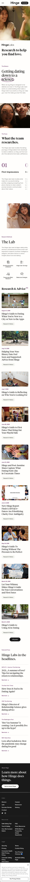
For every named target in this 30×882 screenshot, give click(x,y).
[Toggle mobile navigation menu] (3, 3)
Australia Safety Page (19, 858)
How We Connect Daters (7, 830)
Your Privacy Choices (15, 878)
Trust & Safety (6, 826)
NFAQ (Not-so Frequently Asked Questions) (19, 832)
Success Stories (7, 807)
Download (25, 3)
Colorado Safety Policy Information (7, 859)
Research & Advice (8, 324)
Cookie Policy (19, 848)
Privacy (4, 848)
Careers (17, 802)
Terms (17, 845)
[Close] (28, 865)
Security (4, 845)
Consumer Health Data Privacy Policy (7, 853)
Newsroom (18, 804)
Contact (4, 810)
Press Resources (20, 826)
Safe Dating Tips (7, 823)
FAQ (16, 823)
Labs (3, 804)
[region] (15, 872)
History (17, 807)
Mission (4, 802)
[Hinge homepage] (15, 3)
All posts (15, 639)
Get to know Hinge (10, 786)
